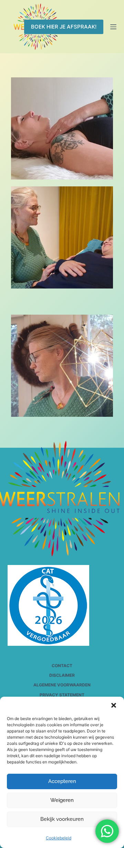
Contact (62, 665)
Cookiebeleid (58, 837)
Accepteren (62, 781)
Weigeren (62, 800)
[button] (113, 705)
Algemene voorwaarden (62, 684)
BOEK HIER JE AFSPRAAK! (63, 26)
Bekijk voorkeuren (62, 819)
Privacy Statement (62, 694)
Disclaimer (62, 675)
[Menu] (113, 27)
